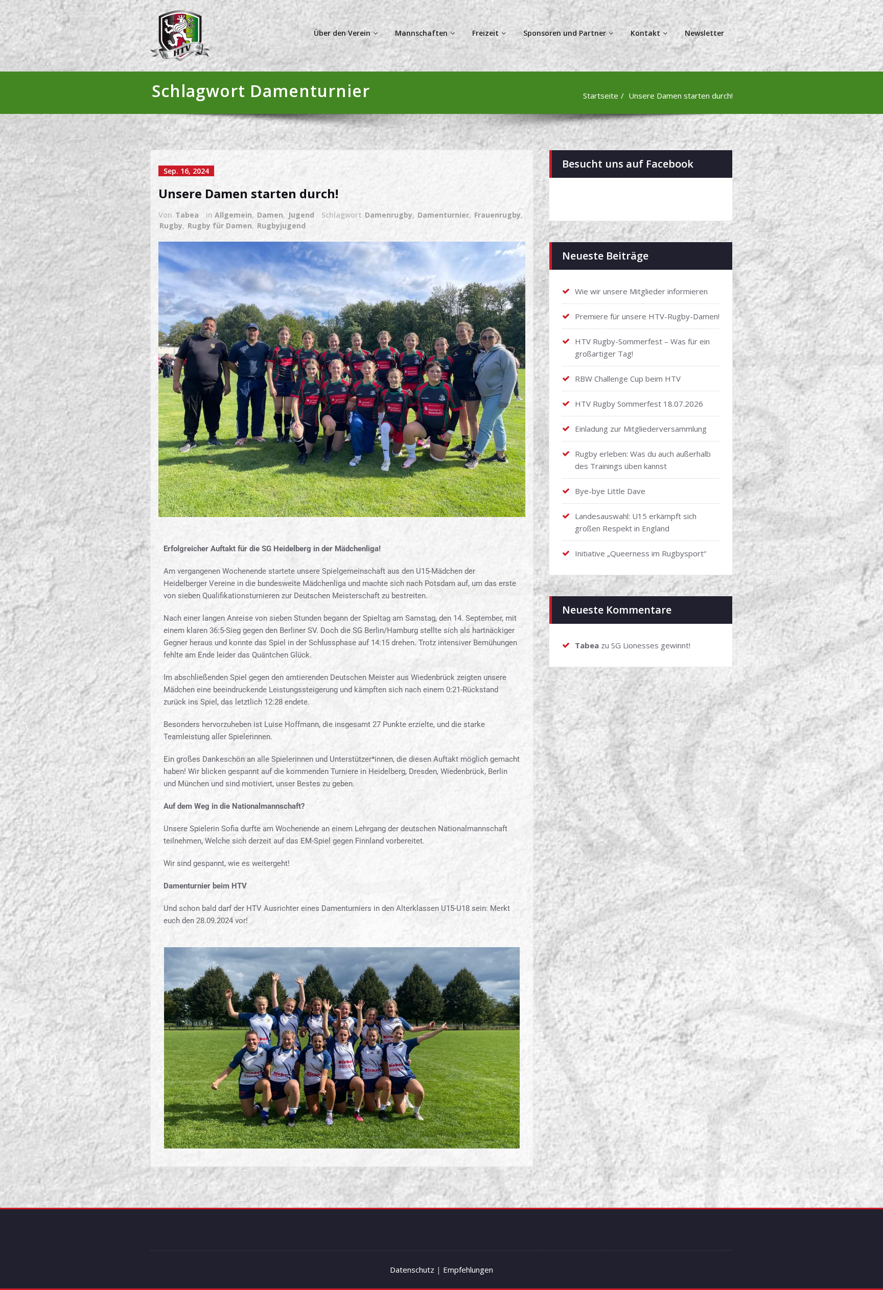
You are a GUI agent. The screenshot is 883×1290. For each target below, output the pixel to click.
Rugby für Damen (220, 225)
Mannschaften (421, 33)
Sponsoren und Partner (564, 33)
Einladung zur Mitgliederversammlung (641, 429)
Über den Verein (342, 33)
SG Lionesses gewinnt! (650, 645)
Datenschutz (412, 1269)
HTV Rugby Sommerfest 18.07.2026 (639, 403)
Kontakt (645, 33)
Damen (270, 215)
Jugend (301, 215)
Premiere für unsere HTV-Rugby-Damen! (647, 316)
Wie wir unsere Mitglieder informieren (641, 291)
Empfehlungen (468, 1269)
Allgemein (233, 215)
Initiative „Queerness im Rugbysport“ (640, 553)
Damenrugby (388, 215)
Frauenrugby (497, 215)
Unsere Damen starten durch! (681, 95)
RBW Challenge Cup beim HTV (628, 378)
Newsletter (704, 33)
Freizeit (485, 33)
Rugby (170, 225)
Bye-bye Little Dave (610, 491)
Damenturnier (443, 215)
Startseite (600, 95)
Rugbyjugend (281, 225)
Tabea (187, 215)
